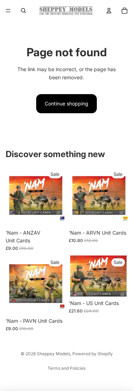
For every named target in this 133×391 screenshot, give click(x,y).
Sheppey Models (53, 353)
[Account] (109, 10)
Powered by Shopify (92, 353)
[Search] (23, 10)
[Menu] (8, 10)
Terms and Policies (66, 368)
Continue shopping (66, 103)
